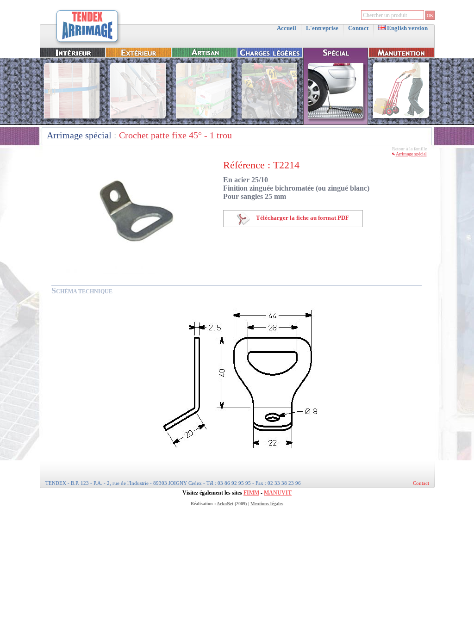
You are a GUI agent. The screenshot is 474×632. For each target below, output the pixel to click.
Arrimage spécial (79, 135)
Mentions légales (266, 503)
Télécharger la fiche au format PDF (302, 217)
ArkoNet (225, 503)
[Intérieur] (72, 122)
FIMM (251, 492)
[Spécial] (335, 122)
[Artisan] (204, 122)
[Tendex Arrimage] (87, 44)
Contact (358, 28)
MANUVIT (278, 492)
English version (407, 28)
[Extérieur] (138, 122)
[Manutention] (401, 122)
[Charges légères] (269, 122)
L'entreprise (322, 28)
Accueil (286, 28)
